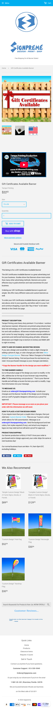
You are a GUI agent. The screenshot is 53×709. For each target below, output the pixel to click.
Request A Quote (26, 655)
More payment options (12, 238)
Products (26, 648)
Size (3, 200)
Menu (7, 3)
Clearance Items (26, 652)
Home (4, 68)
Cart (49, 3)
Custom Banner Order (18, 417)
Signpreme (27, 700)
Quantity (5, 211)
